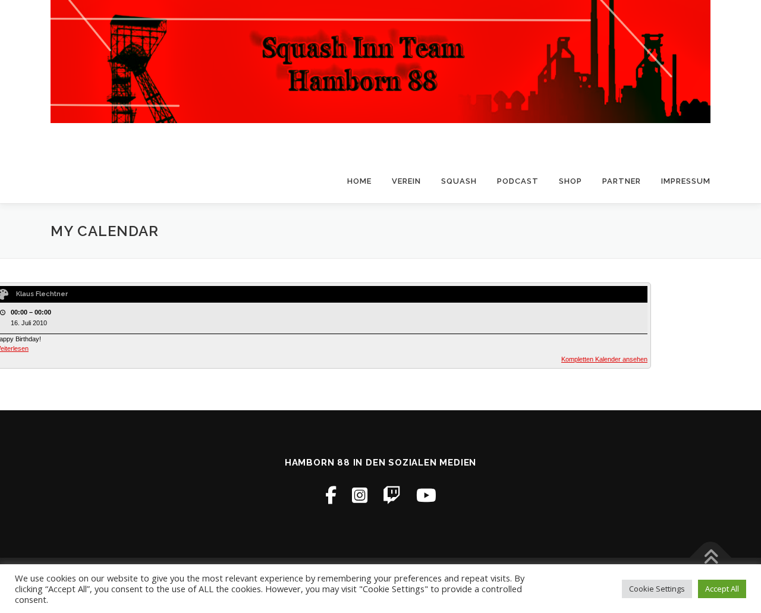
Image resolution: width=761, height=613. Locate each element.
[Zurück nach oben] (711, 557)
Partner (621, 181)
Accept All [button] (722, 588)
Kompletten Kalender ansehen (604, 359)
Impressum (685, 181)
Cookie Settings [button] (657, 588)
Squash (459, 181)
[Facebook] (331, 495)
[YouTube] (426, 495)
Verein (406, 181)
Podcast (518, 181)
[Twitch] (392, 495)
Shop (570, 181)
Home (359, 181)
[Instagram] (359, 495)
